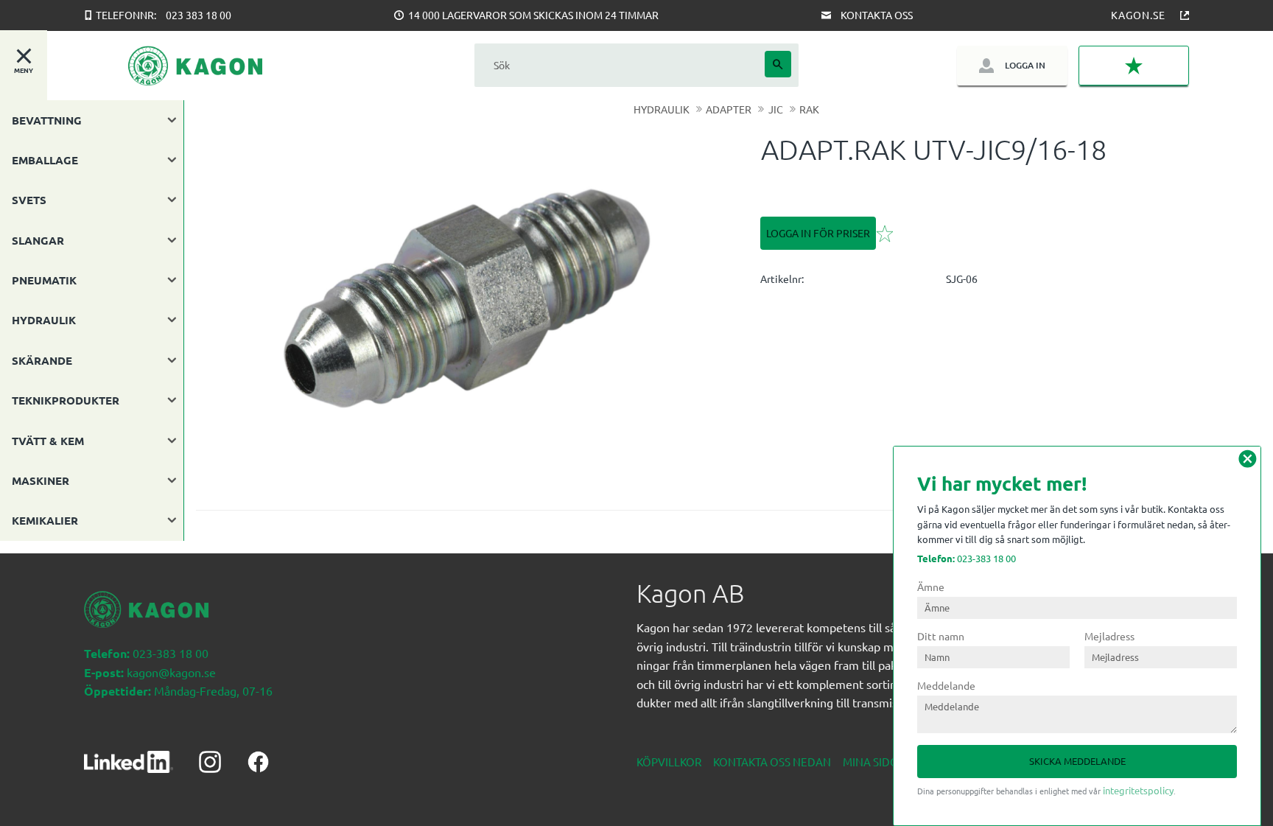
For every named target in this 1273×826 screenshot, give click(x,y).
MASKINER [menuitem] (40, 480)
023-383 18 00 (966, 558)
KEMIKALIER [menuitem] (45, 520)
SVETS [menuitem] (29, 199)
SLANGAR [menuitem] (38, 240)
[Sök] (778, 64)
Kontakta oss (877, 14)
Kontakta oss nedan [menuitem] (772, 762)
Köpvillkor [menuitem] (668, 762)
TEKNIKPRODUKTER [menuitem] (65, 400)
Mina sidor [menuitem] (874, 762)
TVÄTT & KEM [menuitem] (48, 440)
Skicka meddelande (1077, 761)
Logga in (1025, 65)
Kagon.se (1138, 14)
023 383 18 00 (198, 14)
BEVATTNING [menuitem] (47, 120)
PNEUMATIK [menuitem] (44, 280)
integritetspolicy (1138, 790)
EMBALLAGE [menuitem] (45, 160)
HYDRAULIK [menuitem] (44, 319)
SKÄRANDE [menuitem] (42, 360)
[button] (1134, 65)
